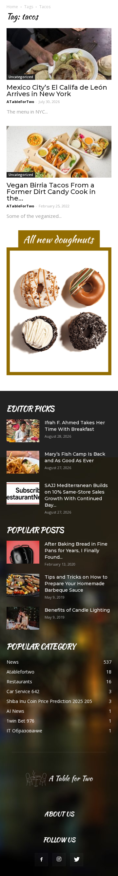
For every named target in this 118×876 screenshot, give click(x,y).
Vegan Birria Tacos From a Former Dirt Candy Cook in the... (51, 191)
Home (12, 6)
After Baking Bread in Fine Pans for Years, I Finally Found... (76, 550)
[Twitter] (76, 859)
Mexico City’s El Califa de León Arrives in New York (57, 90)
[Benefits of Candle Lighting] (23, 618)
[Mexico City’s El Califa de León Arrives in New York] (59, 54)
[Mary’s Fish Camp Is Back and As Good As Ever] (23, 462)
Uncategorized (21, 77)
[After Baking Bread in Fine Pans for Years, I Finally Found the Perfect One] (23, 552)
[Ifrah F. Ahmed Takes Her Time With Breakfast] (23, 430)
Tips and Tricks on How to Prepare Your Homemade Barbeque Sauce (76, 583)
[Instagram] (59, 859)
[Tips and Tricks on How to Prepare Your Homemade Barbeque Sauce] (23, 585)
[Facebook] (41, 859)
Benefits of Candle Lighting (77, 610)
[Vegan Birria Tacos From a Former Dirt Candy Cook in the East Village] (59, 152)
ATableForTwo (20, 101)
